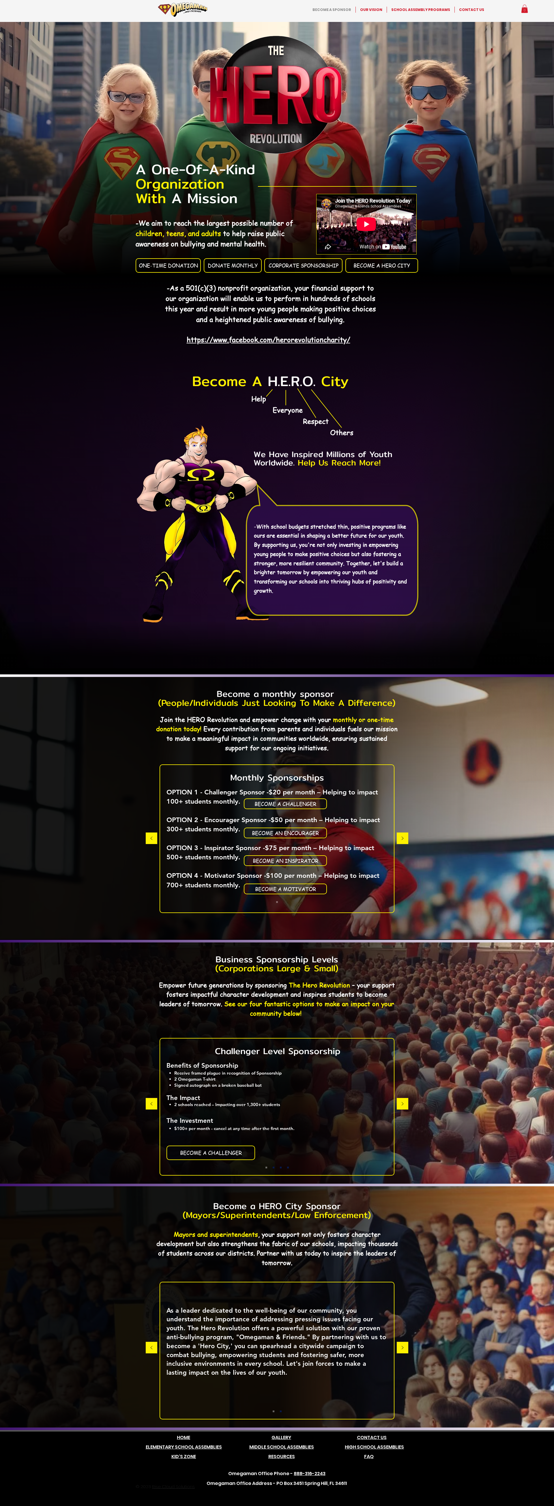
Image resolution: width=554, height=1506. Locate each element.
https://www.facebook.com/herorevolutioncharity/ (268, 339)
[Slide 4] (266, 1167)
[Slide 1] (277, 902)
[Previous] (151, 838)
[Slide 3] (273, 1167)
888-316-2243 (309, 1473)
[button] (524, 9)
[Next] (402, 838)
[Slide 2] (281, 1167)
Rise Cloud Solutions (173, 1486)
